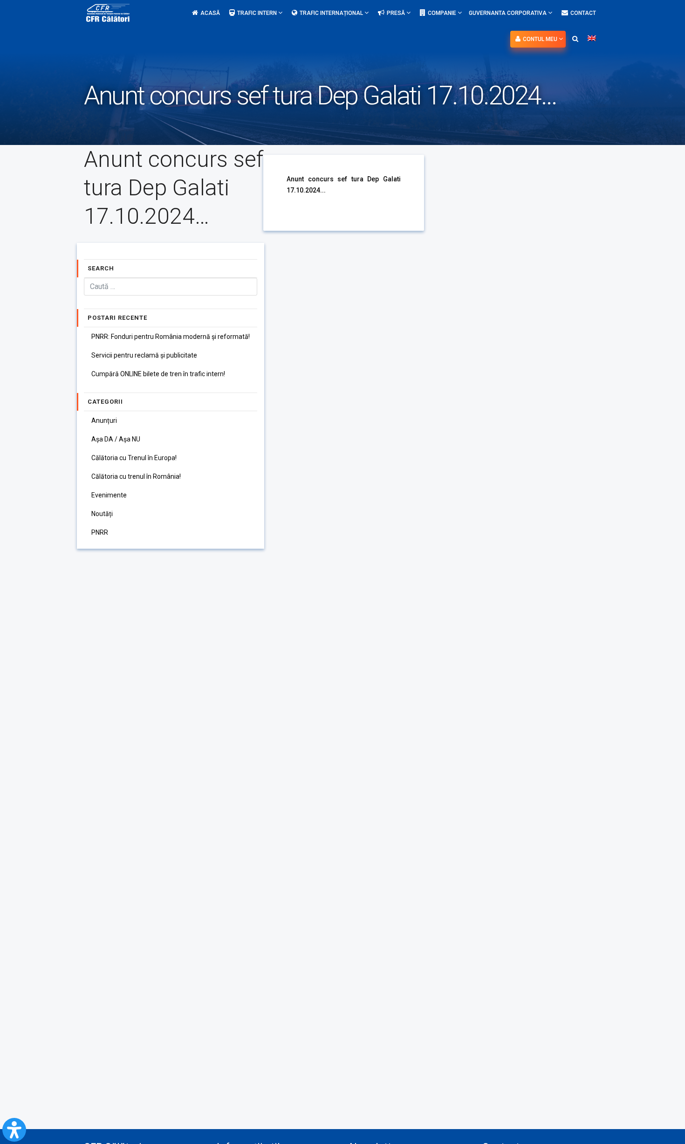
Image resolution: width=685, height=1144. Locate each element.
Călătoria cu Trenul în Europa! (134, 458)
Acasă (210, 13)
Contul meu (541, 39)
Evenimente (109, 495)
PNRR (99, 532)
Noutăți (102, 513)
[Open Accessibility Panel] (14, 1130)
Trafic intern (257, 13)
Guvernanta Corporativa (508, 13)
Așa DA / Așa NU (115, 439)
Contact (583, 13)
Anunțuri (104, 420)
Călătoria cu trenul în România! (136, 476)
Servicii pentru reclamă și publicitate (144, 355)
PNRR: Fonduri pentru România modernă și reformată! (170, 336)
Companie (443, 13)
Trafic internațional (332, 13)
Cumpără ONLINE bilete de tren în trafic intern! (158, 374)
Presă (396, 13)
